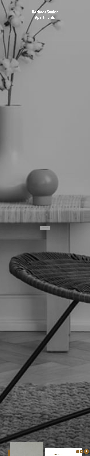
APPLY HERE (45, 228)
